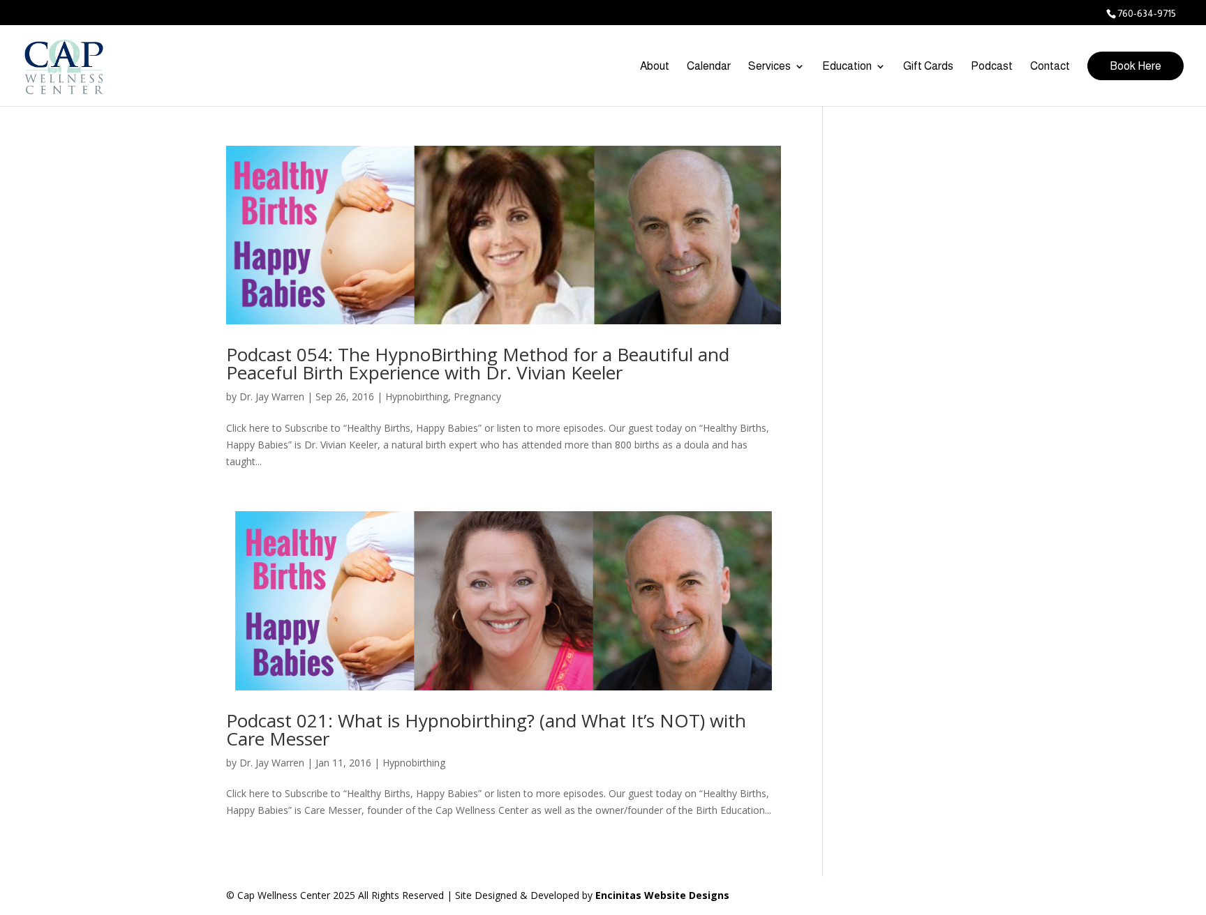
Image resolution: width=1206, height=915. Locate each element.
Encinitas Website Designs (662, 895)
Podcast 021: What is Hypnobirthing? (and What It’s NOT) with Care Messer (486, 729)
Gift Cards (928, 66)
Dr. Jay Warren (271, 396)
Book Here (1135, 66)
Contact (1050, 66)
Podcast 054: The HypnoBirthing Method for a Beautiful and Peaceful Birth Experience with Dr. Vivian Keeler (477, 363)
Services (769, 66)
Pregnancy (477, 396)
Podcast (992, 66)
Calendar (709, 66)
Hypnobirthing (416, 396)
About (654, 66)
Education (847, 66)
